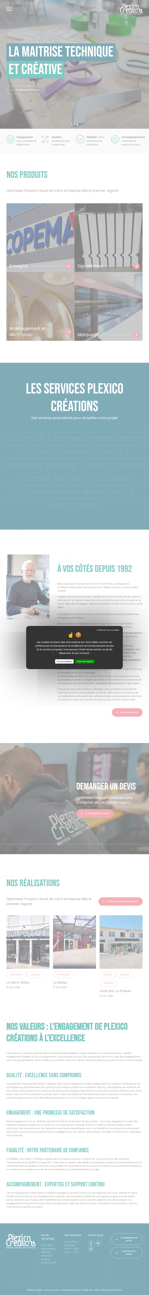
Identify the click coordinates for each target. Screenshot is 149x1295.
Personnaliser (64, 661)
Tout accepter (85, 661)
